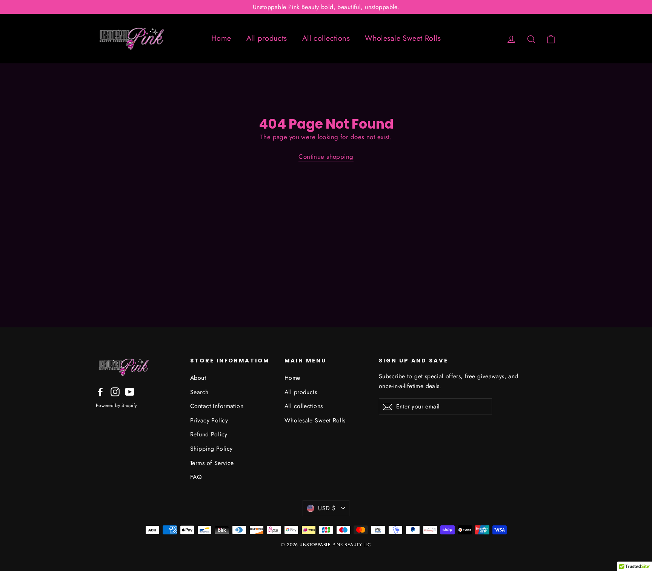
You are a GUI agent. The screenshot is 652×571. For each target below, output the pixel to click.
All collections (326, 38)
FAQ (195, 477)
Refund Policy (209, 434)
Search (199, 392)
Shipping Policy (211, 448)
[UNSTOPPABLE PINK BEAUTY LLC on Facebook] (100, 391)
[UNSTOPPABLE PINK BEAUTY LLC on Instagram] (115, 391)
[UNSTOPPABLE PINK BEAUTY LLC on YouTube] (129, 391)
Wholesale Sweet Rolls (403, 38)
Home (221, 38)
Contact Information (216, 406)
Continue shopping (325, 156)
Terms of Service (212, 463)
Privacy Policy (209, 420)
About (198, 377)
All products (266, 38)
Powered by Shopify (116, 405)
